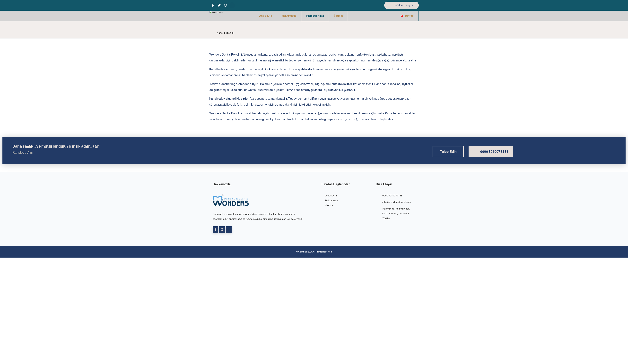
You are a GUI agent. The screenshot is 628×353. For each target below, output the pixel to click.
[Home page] (210, 33)
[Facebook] (213, 5)
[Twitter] (219, 5)
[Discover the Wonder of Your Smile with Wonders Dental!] (221, 15)
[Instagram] (225, 5)
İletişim (329, 205)
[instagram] (222, 229)
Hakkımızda (331, 200)
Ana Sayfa (331, 195)
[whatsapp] (232, 5)
